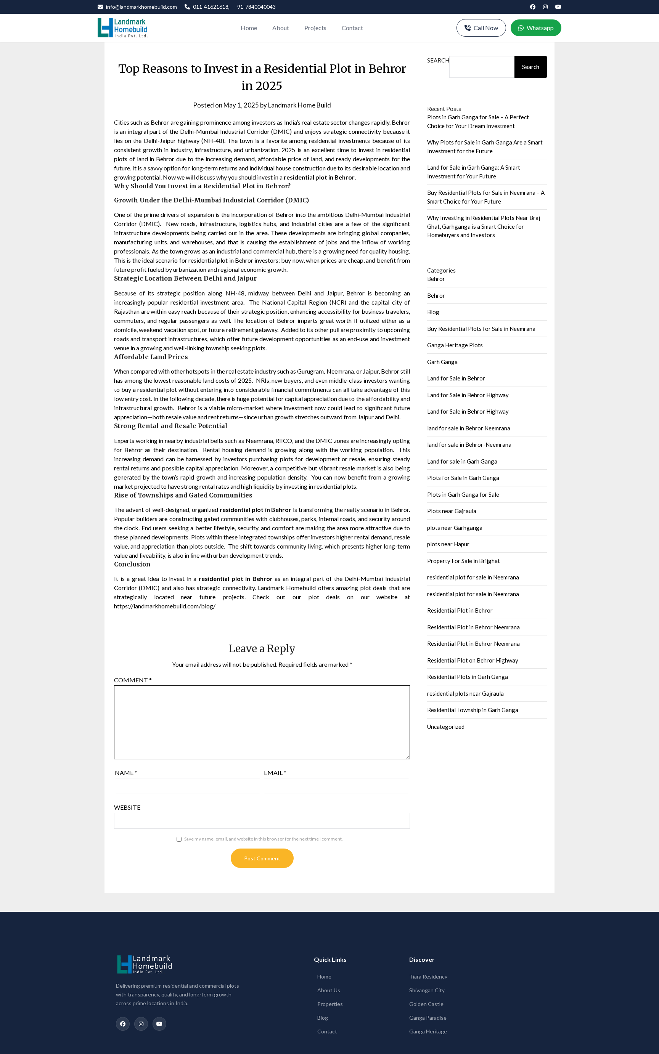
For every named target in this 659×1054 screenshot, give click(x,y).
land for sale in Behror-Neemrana (469, 444)
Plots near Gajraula (451, 510)
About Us (328, 990)
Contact (352, 27)
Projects (315, 27)
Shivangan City (427, 990)
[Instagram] (545, 7)
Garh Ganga (442, 361)
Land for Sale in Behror (456, 378)
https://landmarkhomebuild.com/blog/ (164, 606)
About (280, 27)
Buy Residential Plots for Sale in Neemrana (481, 328)
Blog (433, 311)
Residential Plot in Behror (460, 610)
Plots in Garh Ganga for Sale (463, 494)
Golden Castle (426, 1004)
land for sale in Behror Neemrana (468, 428)
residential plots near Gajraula (465, 693)
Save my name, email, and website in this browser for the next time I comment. (263, 839)
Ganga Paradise (428, 1017)
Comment (133, 679)
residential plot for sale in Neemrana (473, 577)
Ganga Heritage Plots (455, 345)
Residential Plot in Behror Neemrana (473, 627)
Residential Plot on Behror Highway (472, 660)
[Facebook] (532, 7)
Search (438, 60)
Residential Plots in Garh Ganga (467, 676)
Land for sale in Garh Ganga (462, 461)
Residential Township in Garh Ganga (472, 709)
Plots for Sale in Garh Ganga (463, 477)
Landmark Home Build (299, 105)
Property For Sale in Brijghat (463, 560)
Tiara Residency (428, 976)
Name (126, 772)
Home (249, 27)
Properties (330, 1004)
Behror (436, 278)
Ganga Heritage (428, 1031)
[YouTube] (558, 7)
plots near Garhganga (454, 527)
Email (275, 772)
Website (127, 807)
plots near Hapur (448, 544)
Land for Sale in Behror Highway (468, 394)
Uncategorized (446, 726)
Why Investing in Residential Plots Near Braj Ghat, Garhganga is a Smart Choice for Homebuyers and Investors (483, 226)
